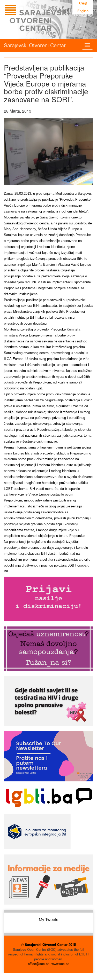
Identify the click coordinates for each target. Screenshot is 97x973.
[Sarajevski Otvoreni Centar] (47, 19)
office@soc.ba (38, 963)
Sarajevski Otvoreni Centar (35, 45)
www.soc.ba (60, 963)
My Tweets (48, 919)
